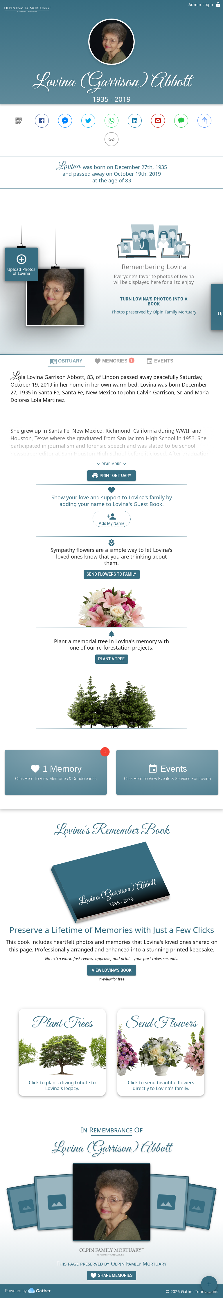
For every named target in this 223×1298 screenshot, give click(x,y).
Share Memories (115, 1275)
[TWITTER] (88, 121)
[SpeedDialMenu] (209, 1284)
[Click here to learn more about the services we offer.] (111, 1253)
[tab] (66, 361)
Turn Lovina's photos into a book (154, 301)
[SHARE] (204, 121)
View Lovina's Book (112, 970)
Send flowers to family (111, 574)
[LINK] (111, 139)
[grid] (111, 281)
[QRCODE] (19, 121)
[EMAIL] (158, 121)
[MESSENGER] (65, 121)
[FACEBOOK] (42, 121)
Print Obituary (115, 475)
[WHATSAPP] (111, 121)
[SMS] (181, 121)
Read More (111, 464)
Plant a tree (111, 659)
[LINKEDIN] (135, 121)
